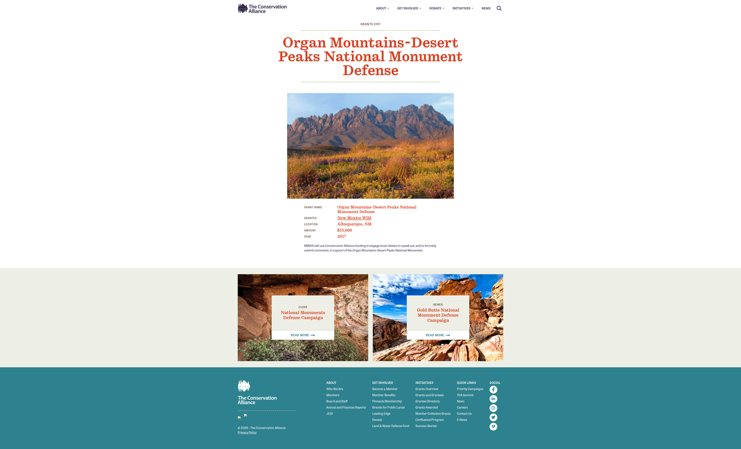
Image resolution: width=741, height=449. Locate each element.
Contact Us (464, 413)
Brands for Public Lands (388, 407)
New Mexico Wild (354, 218)
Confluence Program (429, 419)
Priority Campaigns (470, 389)
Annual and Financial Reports (346, 407)
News (460, 401)
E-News (462, 419)
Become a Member (385, 389)
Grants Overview (426, 389)
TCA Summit (465, 395)
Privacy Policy (247, 432)
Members (332, 395)
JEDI (329, 413)
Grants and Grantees (429, 395)
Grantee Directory (427, 401)
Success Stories (426, 426)
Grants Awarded (426, 407)
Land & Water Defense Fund (390, 426)
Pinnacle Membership (387, 401)
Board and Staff (337, 401)
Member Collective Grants (433, 413)
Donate (377, 419)
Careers (462, 407)
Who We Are (334, 389)
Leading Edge (381, 413)
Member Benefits (383, 395)
